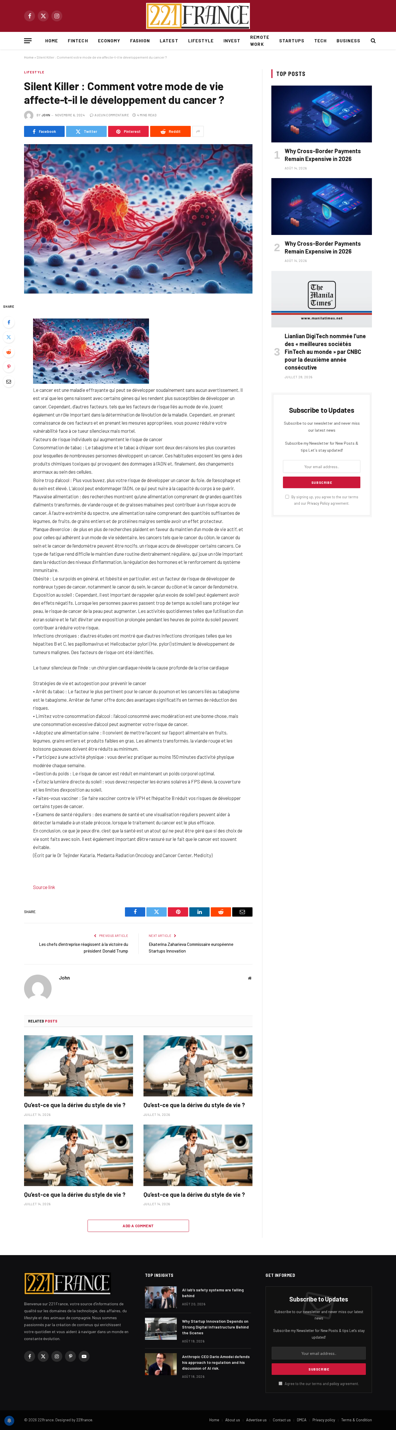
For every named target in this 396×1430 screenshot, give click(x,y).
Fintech (78, 40)
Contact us (282, 1420)
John (45, 115)
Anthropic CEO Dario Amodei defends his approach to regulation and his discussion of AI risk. (216, 1362)
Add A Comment (138, 1225)
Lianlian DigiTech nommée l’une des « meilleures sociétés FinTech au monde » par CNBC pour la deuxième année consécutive (325, 351)
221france (84, 1420)
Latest (169, 40)
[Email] (8, 381)
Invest (232, 40)
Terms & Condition (356, 1420)
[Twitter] (8, 337)
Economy (109, 40)
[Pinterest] (8, 366)
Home (51, 40)
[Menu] (28, 40)
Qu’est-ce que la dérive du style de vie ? (75, 1104)
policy (334, 1383)
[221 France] (198, 16)
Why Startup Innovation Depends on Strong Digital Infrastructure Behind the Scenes (215, 1327)
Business (348, 40)
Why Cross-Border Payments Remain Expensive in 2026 (323, 154)
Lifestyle (201, 40)
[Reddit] (8, 352)
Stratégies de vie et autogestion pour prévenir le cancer (89, 683)
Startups (291, 40)
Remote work (259, 41)
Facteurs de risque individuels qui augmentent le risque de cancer (98, 439)
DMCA (301, 1420)
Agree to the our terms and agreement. (321, 1383)
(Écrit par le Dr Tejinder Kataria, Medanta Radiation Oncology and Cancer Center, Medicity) (122, 855)
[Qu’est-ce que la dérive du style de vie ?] (78, 1066)
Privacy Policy (318, 503)
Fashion (140, 40)
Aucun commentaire (112, 115)
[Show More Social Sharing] (198, 131)
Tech (320, 40)
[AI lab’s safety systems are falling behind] (161, 1297)
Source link (44, 887)
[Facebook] (8, 322)
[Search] (373, 40)
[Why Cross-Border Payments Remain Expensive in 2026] (321, 114)
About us (232, 1420)
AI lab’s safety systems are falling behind (213, 1292)
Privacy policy (324, 1420)
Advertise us (256, 1420)
